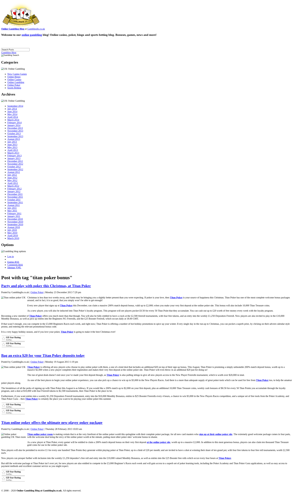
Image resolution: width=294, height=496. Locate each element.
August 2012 (13, 172)
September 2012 (15, 169)
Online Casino (14, 79)
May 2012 (12, 180)
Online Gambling (15, 82)
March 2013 (13, 153)
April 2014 (12, 117)
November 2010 (15, 221)
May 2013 (12, 147)
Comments (15, 264)
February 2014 (14, 122)
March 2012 (13, 186)
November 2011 (15, 197)
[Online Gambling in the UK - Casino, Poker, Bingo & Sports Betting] (21, 26)
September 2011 (15, 202)
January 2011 (13, 216)
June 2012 (12, 177)
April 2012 (12, 183)
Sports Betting (14, 87)
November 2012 (15, 164)
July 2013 (12, 142)
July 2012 (12, 175)
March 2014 (13, 119)
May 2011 (12, 210)
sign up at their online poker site (215, 434)
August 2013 (13, 139)
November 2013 (15, 131)
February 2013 (14, 155)
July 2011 (12, 208)
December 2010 (15, 219)
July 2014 (12, 108)
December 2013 (15, 128)
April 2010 (12, 235)
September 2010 (15, 224)
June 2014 (12, 111)
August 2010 (13, 227)
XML (14, 267)
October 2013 (14, 133)
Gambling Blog (8, 52)
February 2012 (14, 188)
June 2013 (12, 144)
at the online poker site (158, 442)
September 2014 (15, 106)
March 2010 (13, 238)
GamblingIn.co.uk (36, 29)
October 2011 (14, 199)
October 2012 (14, 166)
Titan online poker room (40, 434)
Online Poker (13, 85)
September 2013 (15, 136)
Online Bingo (14, 76)
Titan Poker (176, 297)
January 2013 (13, 158)
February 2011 (14, 213)
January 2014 (13, 125)
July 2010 (12, 230)
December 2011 (15, 194)
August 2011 (13, 205)
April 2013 (12, 150)
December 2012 (15, 161)
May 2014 (12, 114)
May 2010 (12, 232)
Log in (10, 256)
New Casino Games (17, 74)
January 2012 (13, 191)
